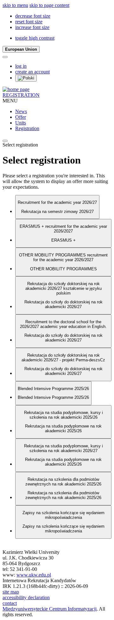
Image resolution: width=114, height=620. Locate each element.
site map (11, 591)
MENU (10, 100)
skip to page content (49, 5)
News (21, 111)
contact (10, 603)
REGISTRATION (21, 95)
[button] (32, 16)
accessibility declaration (26, 597)
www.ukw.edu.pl (33, 574)
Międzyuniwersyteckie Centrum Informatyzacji (50, 608)
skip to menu (15, 5)
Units (20, 122)
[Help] (5, 57)
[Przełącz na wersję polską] (26, 78)
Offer (20, 117)
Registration (27, 128)
